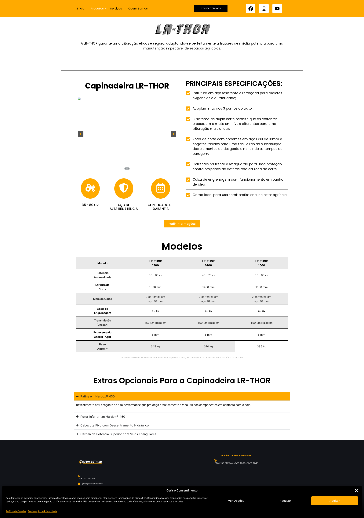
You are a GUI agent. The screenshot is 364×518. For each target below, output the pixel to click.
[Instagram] (264, 8)
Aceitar (334, 500)
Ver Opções (236, 500)
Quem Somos (138, 8)
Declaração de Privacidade (42, 511)
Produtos (97, 8)
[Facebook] (250, 8)
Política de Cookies (16, 511)
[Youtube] (277, 8)
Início (80, 8)
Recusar (285, 500)
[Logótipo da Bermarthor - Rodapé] (90, 462)
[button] (356, 490)
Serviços (116, 8)
